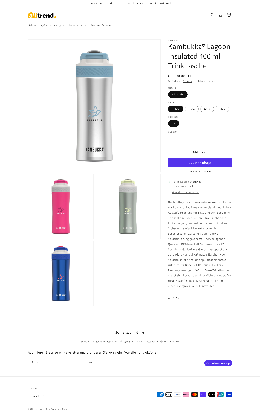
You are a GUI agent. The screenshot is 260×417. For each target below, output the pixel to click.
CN (173, 123)
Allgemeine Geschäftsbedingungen (112, 341)
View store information (185, 192)
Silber (175, 109)
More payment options (200, 171)
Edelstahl (178, 94)
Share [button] (175, 297)
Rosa (192, 109)
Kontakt (174, 341)
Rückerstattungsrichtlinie (151, 341)
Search (85, 341)
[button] (46, 25)
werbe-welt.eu (43, 408)
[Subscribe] (90, 362)
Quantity (172, 131)
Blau (222, 109)
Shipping (187, 81)
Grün (207, 109)
